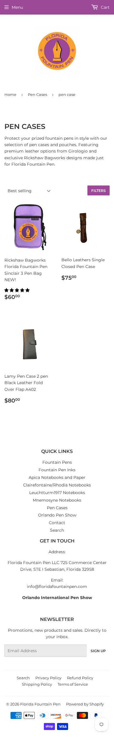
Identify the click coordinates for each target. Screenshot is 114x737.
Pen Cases (37, 94)
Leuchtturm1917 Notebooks (57, 492)
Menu (17, 7)
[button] (17, 290)
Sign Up (98, 651)
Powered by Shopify (85, 704)
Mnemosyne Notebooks (57, 500)
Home (10, 94)
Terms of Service (73, 684)
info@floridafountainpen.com (57, 586)
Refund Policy (80, 677)
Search (57, 530)
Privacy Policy (48, 677)
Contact (57, 522)
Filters (98, 190)
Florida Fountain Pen (40, 704)
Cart (105, 7)
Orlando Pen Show (57, 515)
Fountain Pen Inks (57, 469)
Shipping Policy (37, 684)
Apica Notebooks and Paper (57, 477)
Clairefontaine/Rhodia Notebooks (57, 485)
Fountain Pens (57, 462)
